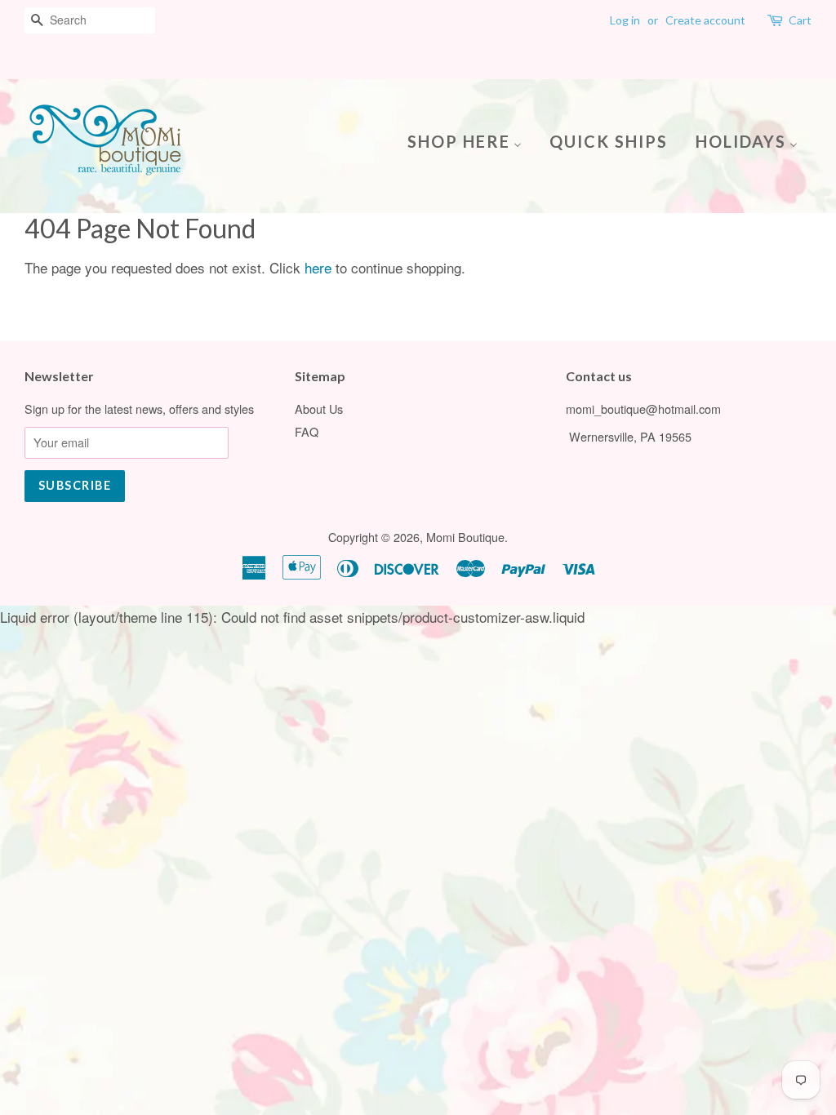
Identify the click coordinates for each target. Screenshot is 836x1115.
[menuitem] (471, 140)
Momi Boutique (465, 536)
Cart (800, 20)
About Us (319, 408)
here (318, 267)
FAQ (306, 431)
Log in (625, 20)
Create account (705, 20)
